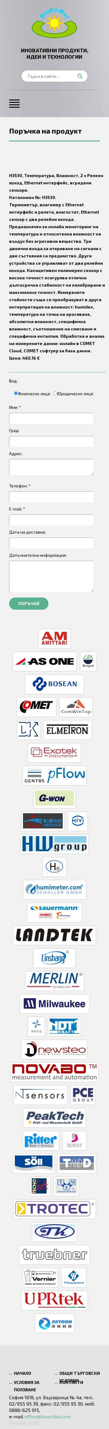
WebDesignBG (25, 1423)
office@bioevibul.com (48, 1416)
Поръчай (28, 603)
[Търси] (82, 76)
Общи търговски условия (79, 1375)
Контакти (71, 1382)
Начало (22, 1373)
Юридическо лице (75, 393)
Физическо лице (34, 393)
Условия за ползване (26, 1384)
